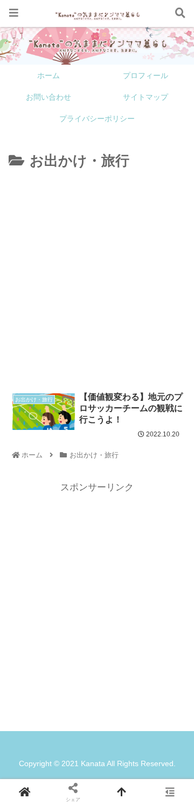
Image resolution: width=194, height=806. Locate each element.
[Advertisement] (97, 275)
